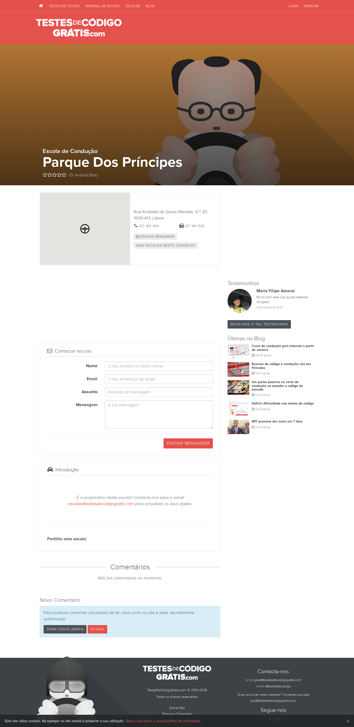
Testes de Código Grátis (79, 27)
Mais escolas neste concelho (166, 245)
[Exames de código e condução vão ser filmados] (238, 369)
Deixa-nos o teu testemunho (259, 324)
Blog (150, 6)
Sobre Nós (177, 708)
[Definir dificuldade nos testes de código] (238, 409)
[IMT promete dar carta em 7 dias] (238, 427)
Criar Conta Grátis (65, 629)
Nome (92, 366)
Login (293, 6)
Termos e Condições (177, 714)
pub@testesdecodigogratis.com (273, 701)
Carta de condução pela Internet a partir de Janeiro (283, 348)
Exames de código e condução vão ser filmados (281, 366)
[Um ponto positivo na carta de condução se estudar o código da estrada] (238, 387)
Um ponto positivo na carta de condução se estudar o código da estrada (277, 385)
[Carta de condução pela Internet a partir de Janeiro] (238, 351)
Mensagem (87, 405)
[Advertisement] (230, 28)
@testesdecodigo (278, 686)
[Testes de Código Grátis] (41, 6)
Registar (311, 6)
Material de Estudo (102, 6)
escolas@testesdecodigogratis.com (101, 503)
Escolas (133, 6)
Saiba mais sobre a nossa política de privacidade (162, 720)
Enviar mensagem (157, 237)
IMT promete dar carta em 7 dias (277, 421)
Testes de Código (64, 6)
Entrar (97, 629)
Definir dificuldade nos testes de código (283, 403)
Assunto (90, 392)
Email (92, 379)
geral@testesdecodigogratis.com (277, 680)
